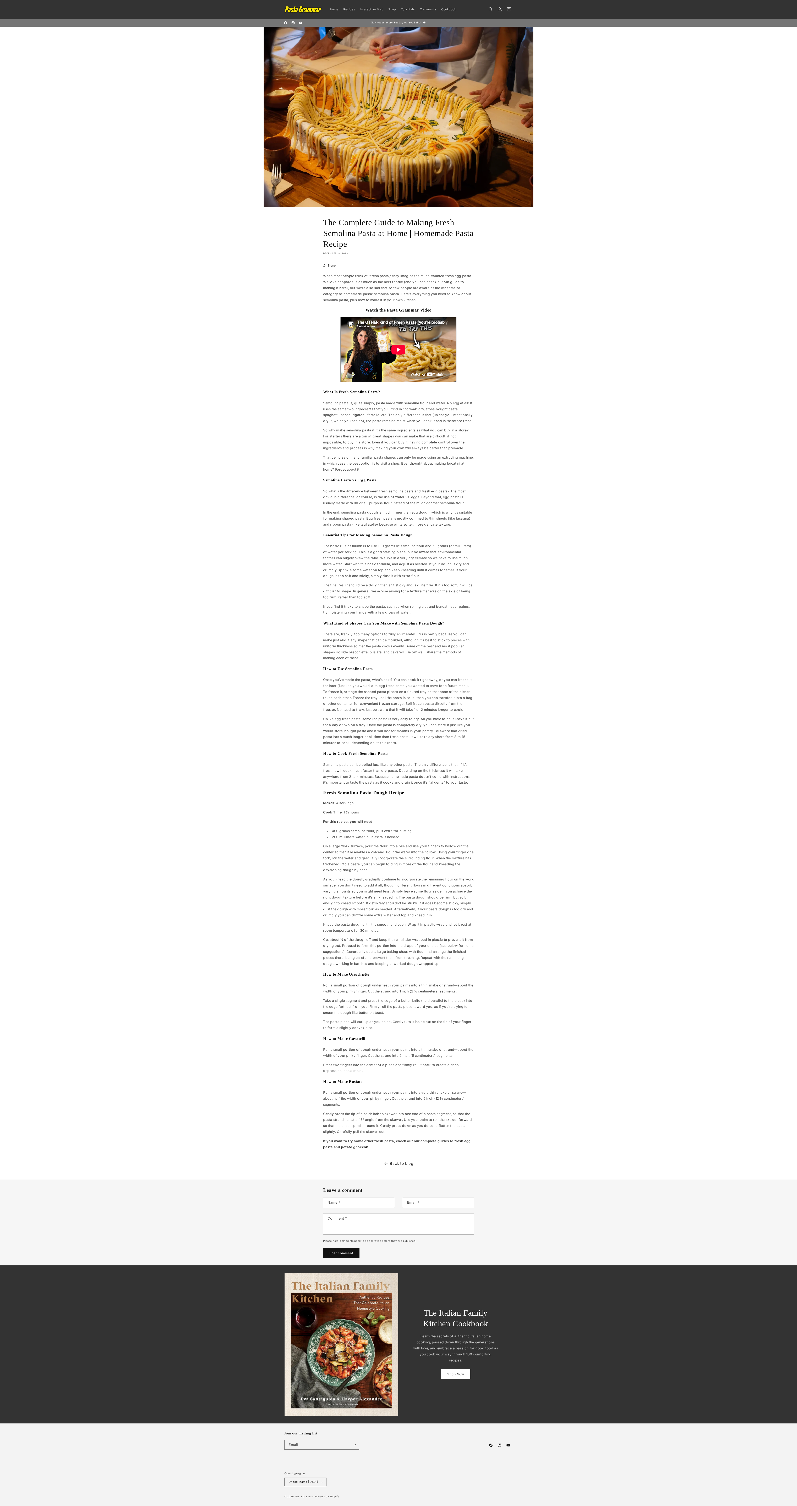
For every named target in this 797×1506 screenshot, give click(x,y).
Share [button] (331, 265)
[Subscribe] (354, 1445)
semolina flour (416, 403)
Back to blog (401, 1163)
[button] (490, 9)
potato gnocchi (354, 1147)
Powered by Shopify (326, 1496)
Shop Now (455, 1374)
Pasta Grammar (304, 1496)
